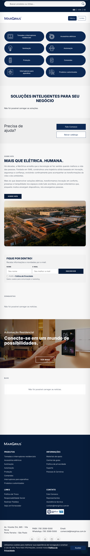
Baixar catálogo (71, 135)
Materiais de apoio (54, 456)
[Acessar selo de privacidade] (55, 511)
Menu (72, 18)
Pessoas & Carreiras (55, 472)
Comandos (8, 475)
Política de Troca (11, 494)
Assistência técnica (54, 502)
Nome (9, 267)
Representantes (53, 498)
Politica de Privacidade (24, 276)
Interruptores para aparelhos (16, 479)
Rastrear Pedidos (11, 502)
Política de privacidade (56, 464)
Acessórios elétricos (12, 460)
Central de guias (53, 460)
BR (74, 10)
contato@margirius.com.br (57, 506)
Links (81, 18)
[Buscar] (83, 4)
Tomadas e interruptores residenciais (20, 456)
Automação (9, 468)
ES (85, 10)
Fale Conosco (71, 127)
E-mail (35, 267)
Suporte (49, 468)
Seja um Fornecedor (12, 506)
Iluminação (8, 464)
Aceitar (78, 548)
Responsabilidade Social (14, 498)
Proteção (8, 472)
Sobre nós (13, 196)
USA (79, 10)
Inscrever (71, 271)
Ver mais (45, 359)
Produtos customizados (14, 483)
